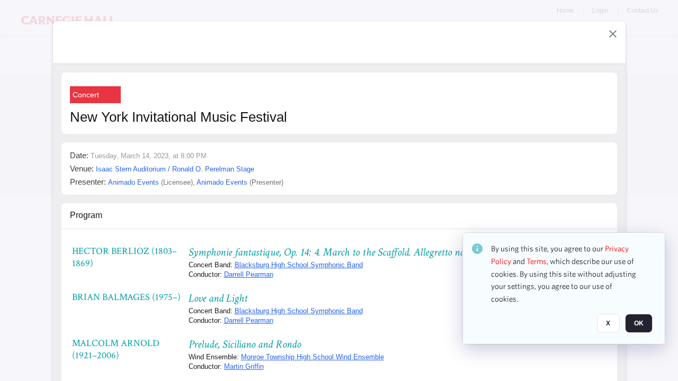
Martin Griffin (244, 366)
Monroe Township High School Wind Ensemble (312, 357)
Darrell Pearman (248, 274)
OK (639, 323)
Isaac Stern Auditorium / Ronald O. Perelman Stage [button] (175, 169)
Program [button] (86, 215)
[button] (612, 34)
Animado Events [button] (133, 182)
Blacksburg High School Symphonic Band (299, 265)
